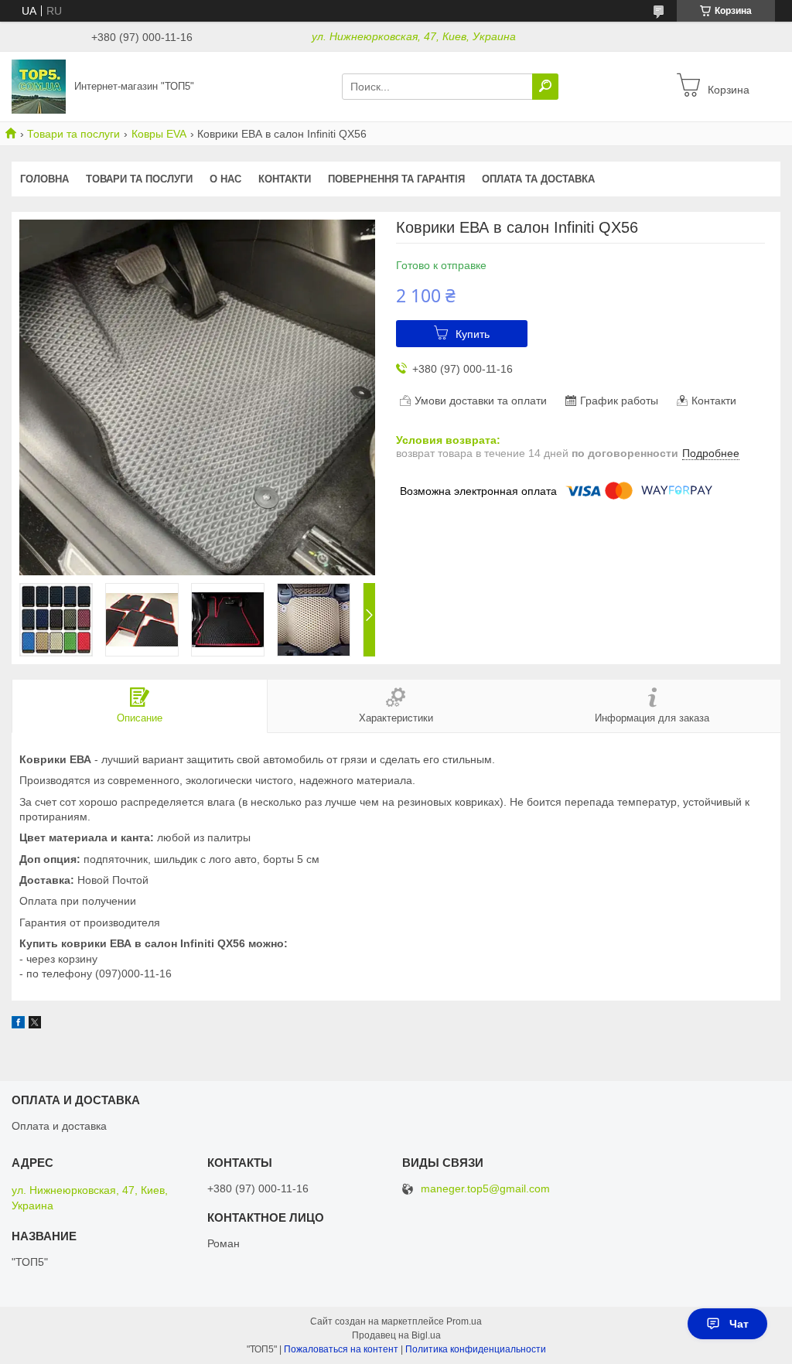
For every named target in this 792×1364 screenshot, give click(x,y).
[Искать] (545, 86)
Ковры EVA (158, 134)
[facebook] (18, 1024)
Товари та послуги (73, 134)
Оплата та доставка (538, 179)
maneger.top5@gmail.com (485, 1189)
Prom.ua (464, 1321)
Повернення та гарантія (396, 179)
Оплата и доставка (59, 1126)
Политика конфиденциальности (475, 1349)
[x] (35, 1024)
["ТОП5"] (39, 86)
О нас (225, 179)
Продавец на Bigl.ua (396, 1335)
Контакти (284, 179)
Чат (739, 1324)
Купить (473, 334)
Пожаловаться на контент (341, 1349)
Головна (44, 179)
